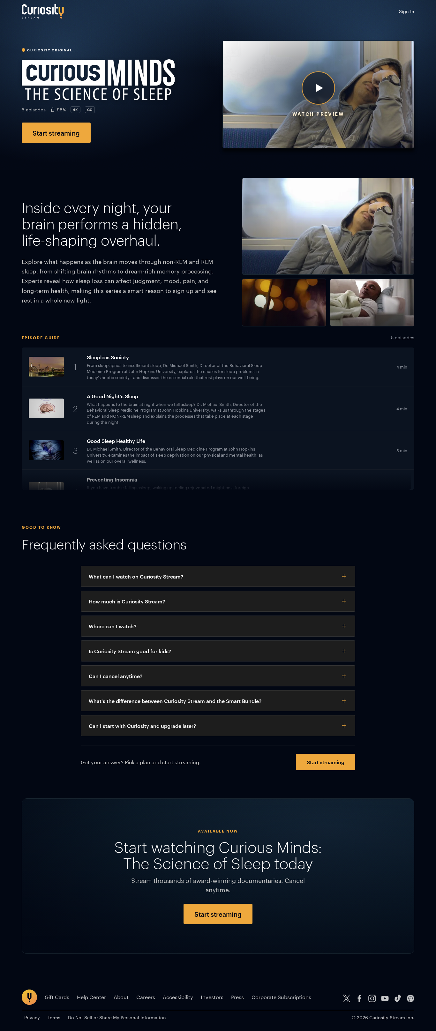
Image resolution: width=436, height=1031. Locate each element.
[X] (346, 998)
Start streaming (56, 132)
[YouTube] (385, 998)
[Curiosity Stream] (43, 11)
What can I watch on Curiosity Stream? (136, 576)
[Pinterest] (410, 998)
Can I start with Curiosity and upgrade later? (142, 725)
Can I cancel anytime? (115, 675)
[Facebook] (359, 998)
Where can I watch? (112, 626)
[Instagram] (372, 998)
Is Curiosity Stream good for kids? (130, 650)
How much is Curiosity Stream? (127, 601)
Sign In (406, 11)
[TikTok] (397, 998)
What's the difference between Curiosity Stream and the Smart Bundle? (175, 700)
